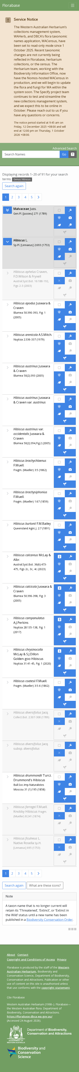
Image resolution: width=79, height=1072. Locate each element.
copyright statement (55, 988)
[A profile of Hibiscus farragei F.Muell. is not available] (59, 823)
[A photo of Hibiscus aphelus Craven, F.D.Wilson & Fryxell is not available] (70, 280)
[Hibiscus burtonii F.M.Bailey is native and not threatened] (59, 525)
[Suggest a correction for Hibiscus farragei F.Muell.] (70, 808)
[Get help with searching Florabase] (72, 154)
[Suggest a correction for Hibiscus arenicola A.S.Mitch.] (70, 336)
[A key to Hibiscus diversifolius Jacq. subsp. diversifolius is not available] (70, 760)
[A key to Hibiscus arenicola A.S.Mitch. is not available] (70, 351)
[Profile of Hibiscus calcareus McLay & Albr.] (59, 571)
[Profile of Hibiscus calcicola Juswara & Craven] (59, 602)
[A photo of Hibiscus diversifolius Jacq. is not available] (70, 721)
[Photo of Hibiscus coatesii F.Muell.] (70, 689)
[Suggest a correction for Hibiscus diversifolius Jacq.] (70, 714)
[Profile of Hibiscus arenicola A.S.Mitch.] (59, 351)
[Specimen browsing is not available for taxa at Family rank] (65, 232)
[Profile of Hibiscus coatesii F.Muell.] (59, 697)
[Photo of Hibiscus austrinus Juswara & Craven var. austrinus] (70, 406)
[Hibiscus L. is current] (59, 249)
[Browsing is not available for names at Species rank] (7, 304)
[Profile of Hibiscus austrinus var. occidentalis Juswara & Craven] (59, 445)
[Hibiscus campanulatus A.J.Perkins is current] (59, 627)
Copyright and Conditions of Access (31, 959)
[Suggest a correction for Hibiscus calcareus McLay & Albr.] (70, 556)
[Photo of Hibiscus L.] (70, 249)
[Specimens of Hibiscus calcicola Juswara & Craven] (65, 610)
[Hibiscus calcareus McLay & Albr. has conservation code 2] (59, 556)
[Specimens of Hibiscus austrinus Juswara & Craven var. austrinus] (65, 421)
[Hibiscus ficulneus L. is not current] (59, 847)
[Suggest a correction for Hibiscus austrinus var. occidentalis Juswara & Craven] (70, 430)
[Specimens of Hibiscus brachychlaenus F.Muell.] (65, 484)
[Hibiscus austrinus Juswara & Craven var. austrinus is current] (59, 406)
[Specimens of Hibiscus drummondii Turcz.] (65, 799)
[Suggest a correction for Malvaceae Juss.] (70, 210)
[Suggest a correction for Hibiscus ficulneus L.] (70, 840)
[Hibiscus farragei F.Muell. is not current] (59, 815)
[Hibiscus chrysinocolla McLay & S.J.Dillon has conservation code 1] (59, 651)
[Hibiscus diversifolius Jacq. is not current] (59, 721)
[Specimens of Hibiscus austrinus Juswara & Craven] (65, 389)
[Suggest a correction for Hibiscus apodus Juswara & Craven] (70, 304)
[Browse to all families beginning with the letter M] (7, 210)
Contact (22, 955)
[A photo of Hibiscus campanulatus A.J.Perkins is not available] (70, 627)
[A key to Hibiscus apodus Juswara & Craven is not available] (70, 319)
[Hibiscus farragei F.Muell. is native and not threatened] (59, 808)
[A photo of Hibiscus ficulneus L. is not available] (70, 847)
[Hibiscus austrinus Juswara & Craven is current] (59, 375)
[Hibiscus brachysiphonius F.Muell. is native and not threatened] (59, 493)
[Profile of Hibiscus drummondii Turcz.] (59, 791)
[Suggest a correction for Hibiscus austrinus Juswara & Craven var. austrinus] (70, 399)
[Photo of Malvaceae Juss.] (70, 217)
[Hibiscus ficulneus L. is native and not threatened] (59, 840)
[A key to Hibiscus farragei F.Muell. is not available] (70, 823)
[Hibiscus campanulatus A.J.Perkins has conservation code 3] (59, 619)
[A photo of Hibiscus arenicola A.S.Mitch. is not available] (70, 343)
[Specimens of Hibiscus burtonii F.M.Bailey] (65, 547)
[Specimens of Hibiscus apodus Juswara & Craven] (65, 326)
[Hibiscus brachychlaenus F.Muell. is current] (59, 469)
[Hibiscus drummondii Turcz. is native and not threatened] (59, 777)
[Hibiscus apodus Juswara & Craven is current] (59, 312)
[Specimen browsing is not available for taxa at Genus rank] (65, 263)
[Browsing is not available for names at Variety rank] (7, 399)
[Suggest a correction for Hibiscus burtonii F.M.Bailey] (70, 525)
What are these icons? (45, 885)
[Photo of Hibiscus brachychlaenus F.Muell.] (70, 469)
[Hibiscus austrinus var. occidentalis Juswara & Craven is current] (59, 438)
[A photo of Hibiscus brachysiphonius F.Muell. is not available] (70, 501)
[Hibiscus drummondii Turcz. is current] (59, 784)
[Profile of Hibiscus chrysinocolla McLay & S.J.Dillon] (59, 665)
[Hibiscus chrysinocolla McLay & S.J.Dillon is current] (59, 658)
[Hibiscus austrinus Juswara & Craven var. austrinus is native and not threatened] (59, 399)
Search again (14, 186)
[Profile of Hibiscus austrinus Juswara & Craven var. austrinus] (59, 414)
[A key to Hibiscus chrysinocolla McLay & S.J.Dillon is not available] (70, 665)
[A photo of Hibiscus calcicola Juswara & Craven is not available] (70, 595)
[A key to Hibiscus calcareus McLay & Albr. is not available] (70, 571)
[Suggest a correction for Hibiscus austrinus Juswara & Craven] (70, 367)
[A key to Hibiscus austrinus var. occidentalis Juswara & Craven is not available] (70, 445)
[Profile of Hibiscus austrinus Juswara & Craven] (59, 382)
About (11, 955)
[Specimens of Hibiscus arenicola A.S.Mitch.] (65, 358)
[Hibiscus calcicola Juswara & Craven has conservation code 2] (59, 588)
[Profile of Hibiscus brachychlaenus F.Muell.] (59, 476)
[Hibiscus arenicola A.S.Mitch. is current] (59, 343)
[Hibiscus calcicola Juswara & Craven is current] (59, 595)
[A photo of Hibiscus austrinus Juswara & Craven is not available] (70, 375)
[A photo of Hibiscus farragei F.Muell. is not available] (70, 815)
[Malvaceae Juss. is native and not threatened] (59, 210)
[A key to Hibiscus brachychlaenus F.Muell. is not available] (70, 476)
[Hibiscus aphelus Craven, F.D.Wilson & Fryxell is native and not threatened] (59, 273)
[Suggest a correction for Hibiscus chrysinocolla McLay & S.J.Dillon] (70, 651)
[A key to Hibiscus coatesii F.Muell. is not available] (70, 697)
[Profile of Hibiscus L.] (59, 256)
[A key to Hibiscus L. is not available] (70, 256)
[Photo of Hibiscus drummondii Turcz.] (70, 784)
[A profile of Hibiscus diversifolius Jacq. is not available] (59, 728)
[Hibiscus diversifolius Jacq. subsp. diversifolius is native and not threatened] (59, 745)
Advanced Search (65, 148)
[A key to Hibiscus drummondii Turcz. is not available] (70, 791)
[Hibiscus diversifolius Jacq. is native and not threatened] (59, 714)
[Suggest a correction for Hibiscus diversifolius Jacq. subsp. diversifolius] (70, 745)
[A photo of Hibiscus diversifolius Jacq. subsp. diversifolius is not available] (70, 752)
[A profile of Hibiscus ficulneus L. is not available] (59, 854)
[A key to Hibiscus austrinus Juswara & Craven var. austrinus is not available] (70, 414)
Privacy (62, 959)
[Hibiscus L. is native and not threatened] (59, 241)
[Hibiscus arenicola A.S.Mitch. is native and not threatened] (59, 336)
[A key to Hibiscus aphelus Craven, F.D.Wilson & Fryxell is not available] (70, 288)
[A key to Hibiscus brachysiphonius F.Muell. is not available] (70, 508)
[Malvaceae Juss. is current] (59, 217)
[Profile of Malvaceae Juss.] (59, 225)
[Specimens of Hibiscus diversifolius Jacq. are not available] (65, 736)
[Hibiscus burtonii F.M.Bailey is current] (59, 532)
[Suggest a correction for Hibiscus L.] (70, 241)
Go (64, 154)
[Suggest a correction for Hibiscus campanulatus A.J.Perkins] (70, 619)
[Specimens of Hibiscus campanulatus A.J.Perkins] (65, 641)
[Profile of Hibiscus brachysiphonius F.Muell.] (59, 508)
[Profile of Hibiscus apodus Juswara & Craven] (59, 319)
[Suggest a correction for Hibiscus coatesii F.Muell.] (70, 682)
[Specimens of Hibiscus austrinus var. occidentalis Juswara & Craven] (65, 452)
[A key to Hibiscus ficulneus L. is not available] (70, 854)
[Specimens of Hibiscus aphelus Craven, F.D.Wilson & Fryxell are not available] (65, 295)
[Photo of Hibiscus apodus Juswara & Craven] (70, 312)
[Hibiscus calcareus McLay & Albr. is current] (59, 564)
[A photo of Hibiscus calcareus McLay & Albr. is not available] (70, 564)
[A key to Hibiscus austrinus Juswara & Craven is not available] (70, 382)
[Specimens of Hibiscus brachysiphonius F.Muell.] (65, 515)
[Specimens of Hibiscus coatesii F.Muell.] (65, 704)
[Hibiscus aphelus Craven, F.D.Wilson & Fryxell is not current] (59, 280)
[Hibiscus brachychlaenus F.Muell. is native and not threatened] (59, 462)
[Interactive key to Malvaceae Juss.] (70, 225)
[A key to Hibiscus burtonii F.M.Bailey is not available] (70, 539)
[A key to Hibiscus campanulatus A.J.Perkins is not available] (70, 634)
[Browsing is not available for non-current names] (7, 273)
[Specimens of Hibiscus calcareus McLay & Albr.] (65, 578)
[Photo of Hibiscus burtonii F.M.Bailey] (70, 532)
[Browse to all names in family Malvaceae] (7, 241)
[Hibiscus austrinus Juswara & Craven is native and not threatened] (59, 367)
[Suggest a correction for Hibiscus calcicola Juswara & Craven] (70, 588)
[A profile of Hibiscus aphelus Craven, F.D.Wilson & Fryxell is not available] (59, 288)
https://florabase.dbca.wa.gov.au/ (29, 1016)
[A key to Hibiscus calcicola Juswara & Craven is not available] (70, 602)
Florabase (11, 5)
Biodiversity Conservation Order (49, 920)
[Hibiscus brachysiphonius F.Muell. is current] (59, 501)
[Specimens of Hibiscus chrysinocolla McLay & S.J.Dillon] (65, 673)
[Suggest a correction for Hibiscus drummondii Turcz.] (70, 777)
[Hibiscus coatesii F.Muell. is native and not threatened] (59, 682)
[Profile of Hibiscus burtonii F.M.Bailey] (59, 539)
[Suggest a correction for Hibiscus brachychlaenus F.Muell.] (70, 462)
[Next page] (38, 197)
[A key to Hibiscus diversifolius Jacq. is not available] (70, 728)
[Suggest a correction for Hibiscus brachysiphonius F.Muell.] (70, 493)
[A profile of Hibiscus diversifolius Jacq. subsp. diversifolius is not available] (59, 760)
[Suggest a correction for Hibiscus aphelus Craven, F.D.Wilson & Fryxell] (70, 273)
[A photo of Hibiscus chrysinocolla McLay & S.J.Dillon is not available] (70, 658)
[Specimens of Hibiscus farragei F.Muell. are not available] (65, 830)
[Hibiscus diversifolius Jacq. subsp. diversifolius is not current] (59, 752)
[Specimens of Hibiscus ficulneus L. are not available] (65, 862)
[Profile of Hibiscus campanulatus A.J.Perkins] (59, 634)
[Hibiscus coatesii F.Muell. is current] (59, 689)
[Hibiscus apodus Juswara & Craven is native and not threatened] (59, 304)
